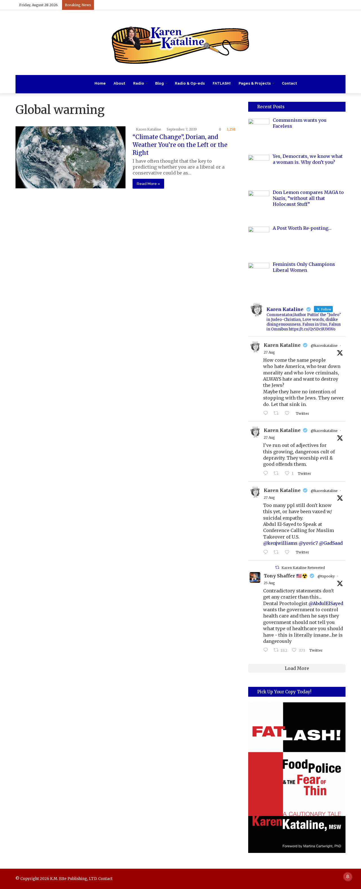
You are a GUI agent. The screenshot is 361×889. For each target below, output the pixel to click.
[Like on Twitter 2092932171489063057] (288, 552)
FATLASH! (222, 83)
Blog (159, 83)
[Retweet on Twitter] (277, 567)
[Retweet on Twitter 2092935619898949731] (277, 473)
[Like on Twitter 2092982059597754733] (288, 413)
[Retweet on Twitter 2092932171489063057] (277, 552)
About (119, 83)
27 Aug (269, 352)
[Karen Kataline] (180, 42)
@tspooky (326, 576)
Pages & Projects (255, 83)
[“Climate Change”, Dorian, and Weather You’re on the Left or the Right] (71, 157)
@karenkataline (324, 345)
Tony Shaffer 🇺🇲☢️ (285, 576)
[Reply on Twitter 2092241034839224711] (267, 650)
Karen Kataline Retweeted (303, 568)
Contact (289, 83)
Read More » (148, 184)
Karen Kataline (148, 129)
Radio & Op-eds (190, 83)
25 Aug (269, 583)
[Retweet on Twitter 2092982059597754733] (277, 413)
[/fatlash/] (296, 777)
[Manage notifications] (347, 876)
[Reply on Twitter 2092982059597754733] (267, 413)
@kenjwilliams (280, 543)
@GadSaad (331, 543)
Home (100, 83)
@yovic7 (308, 543)
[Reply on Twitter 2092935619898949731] (267, 473)
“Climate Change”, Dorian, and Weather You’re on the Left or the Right (180, 144)
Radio (138, 83)
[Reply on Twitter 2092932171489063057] (267, 552)
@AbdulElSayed (326, 603)
